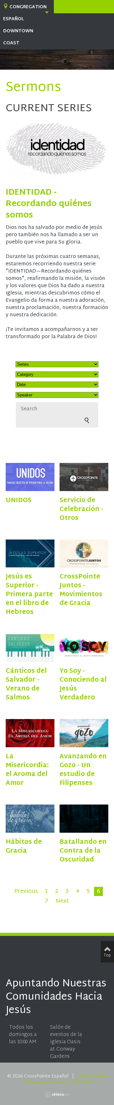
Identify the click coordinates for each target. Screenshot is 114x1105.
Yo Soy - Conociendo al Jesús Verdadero (83, 685)
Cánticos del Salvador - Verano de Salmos (26, 685)
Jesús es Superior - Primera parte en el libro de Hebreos (29, 594)
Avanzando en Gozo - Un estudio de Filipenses (83, 770)
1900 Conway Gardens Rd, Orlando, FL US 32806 (64, 1079)
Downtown (18, 31)
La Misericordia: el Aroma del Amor (27, 770)
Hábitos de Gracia (24, 847)
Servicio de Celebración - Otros (81, 509)
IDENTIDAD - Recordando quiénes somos (49, 204)
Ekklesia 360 (57, 1094)
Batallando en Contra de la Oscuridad (83, 851)
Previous (26, 891)
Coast (11, 43)
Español (13, 19)
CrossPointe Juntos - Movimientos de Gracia (81, 590)
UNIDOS (19, 500)
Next (62, 901)
